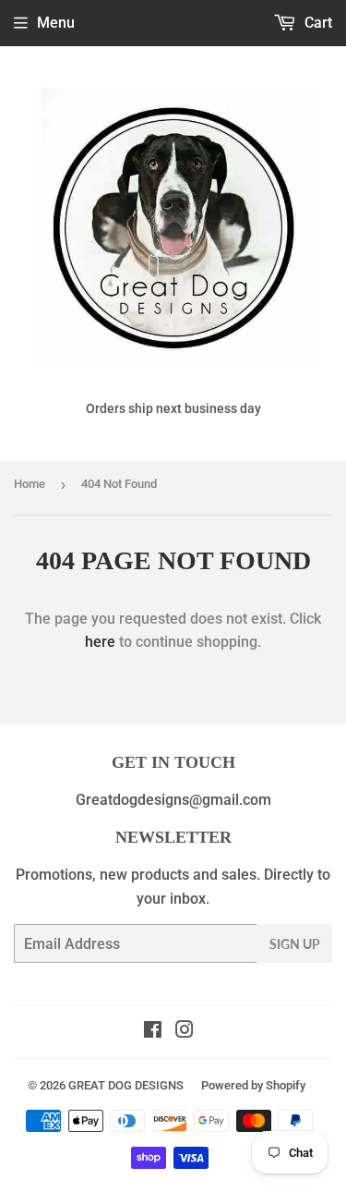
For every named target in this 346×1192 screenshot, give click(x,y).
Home (29, 484)
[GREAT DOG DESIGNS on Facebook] (152, 1031)
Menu (56, 22)
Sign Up (294, 944)
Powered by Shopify (253, 1085)
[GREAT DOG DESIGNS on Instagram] (184, 1031)
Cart (316, 22)
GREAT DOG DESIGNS (126, 1085)
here (100, 642)
